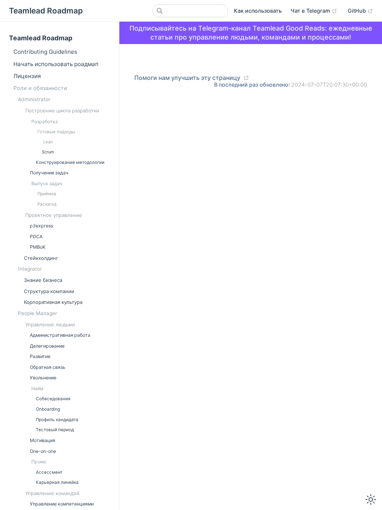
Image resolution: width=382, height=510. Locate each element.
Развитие (40, 356)
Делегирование (47, 346)
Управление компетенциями (62, 504)
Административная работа (60, 335)
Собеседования (53, 398)
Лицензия (27, 76)
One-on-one (43, 451)
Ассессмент (49, 472)
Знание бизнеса (43, 280)
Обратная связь (47, 367)
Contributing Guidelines (45, 51)
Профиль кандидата (57, 419)
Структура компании (49, 291)
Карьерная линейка (57, 482)
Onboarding (48, 409)
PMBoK (38, 247)
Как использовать (258, 10)
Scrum (48, 152)
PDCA (36, 236)
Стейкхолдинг (41, 258)
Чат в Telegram (311, 10)
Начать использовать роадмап (55, 64)
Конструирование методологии (70, 162)
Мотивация (42, 440)
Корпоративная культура (53, 302)
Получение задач (49, 172)
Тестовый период (55, 429)
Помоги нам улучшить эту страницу (187, 77)
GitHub (357, 10)
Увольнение (43, 377)
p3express (41, 225)
